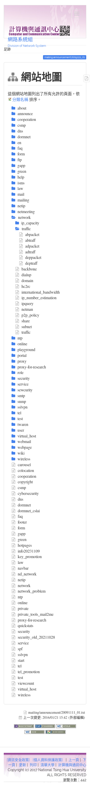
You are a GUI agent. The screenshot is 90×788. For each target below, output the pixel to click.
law (21, 562)
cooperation (27, 476)
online (23, 602)
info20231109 (29, 551)
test (20, 677)
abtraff (30, 240)
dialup (26, 274)
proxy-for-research (32, 620)
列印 (33, 765)
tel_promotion (29, 671)
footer (22, 522)
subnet (27, 326)
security (24, 631)
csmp (22, 487)
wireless (24, 694)
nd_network (27, 573)
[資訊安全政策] (18, 760)
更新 (22, 765)
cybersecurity (28, 493)
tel (20, 665)
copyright (25, 481)
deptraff (31, 263)
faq (20, 516)
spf (20, 648)
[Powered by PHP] (45, 725)
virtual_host (27, 689)
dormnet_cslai (29, 510)
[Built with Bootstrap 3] (24, 725)
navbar (23, 568)
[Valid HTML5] (66, 725)
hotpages (25, 545)
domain (27, 280)
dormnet (24, 504)
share (26, 320)
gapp (22, 533)
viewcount (26, 683)
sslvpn (23, 654)
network (24, 585)
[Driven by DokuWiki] (56, 731)
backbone (29, 268)
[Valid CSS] (35, 731)
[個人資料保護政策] (48, 760)
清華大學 (47, 765)
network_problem (32, 591)
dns (20, 499)
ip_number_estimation (39, 297)
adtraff (30, 251)
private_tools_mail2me (36, 614)
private (23, 608)
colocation (26, 470)
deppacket (33, 257)
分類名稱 (20, 99)
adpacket (32, 246)
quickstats (25, 625)
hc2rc (26, 286)
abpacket (32, 234)
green (22, 539)
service (23, 642)
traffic (26, 332)
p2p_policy (30, 315)
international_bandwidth (41, 292)
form (21, 527)
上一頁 (73, 760)
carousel (24, 464)
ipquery (28, 303)
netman (27, 309)
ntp (20, 596)
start (21, 660)
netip (22, 579)
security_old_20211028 (36, 637)
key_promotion (30, 556)
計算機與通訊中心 (72, 765)
